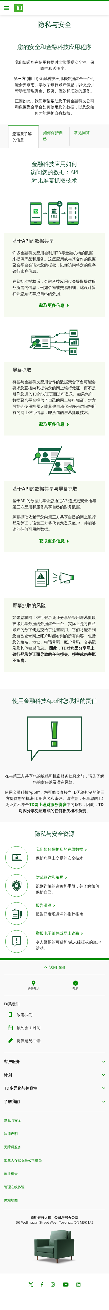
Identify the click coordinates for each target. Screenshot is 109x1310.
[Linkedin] (78, 1285)
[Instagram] (53, 1285)
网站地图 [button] (11, 1200)
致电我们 (25, 1015)
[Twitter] (31, 1285)
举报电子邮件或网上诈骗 (57, 934)
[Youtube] (66, 1285)
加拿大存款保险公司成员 (23, 1160)
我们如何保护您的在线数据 (59, 850)
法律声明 (11, 1133)
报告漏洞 (44, 906)
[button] (54, 305)
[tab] (23, 136)
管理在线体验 (14, 1187)
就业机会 (11, 1173)
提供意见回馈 (28, 1041)
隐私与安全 (12, 1120)
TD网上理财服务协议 (47, 805)
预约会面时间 (28, 1028)
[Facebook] (42, 1285)
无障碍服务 (12, 1147)
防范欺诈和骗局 (49, 878)
